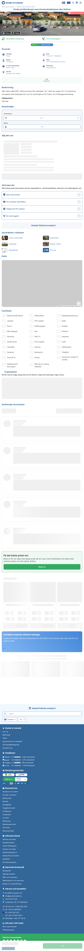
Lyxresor (6, 818)
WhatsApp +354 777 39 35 (15, 918)
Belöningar (6, 735)
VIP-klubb (6, 827)
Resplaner (6, 859)
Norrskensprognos (9, 862)
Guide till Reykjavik (10, 846)
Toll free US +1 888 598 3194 (16, 906)
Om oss (5, 732)
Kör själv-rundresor (10, 795)
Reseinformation (8, 842)
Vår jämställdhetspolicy (11, 745)
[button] (42, 24)
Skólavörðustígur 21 (10, 852)
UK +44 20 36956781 (13, 909)
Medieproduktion (9, 874)
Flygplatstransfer (9, 808)
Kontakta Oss (7, 748)
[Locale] (63, 3)
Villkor (5, 738)
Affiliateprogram (8, 930)
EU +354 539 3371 (12, 912)
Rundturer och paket (10, 792)
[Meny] (80, 3)
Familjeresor (7, 811)
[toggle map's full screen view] (78, 303)
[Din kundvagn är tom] (76, 3)
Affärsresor (7, 821)
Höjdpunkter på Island (11, 856)
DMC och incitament (10, 877)
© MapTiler (60, 306)
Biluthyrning (7, 798)
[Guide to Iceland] (12, 2)
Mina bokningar (8, 831)
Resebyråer (7, 871)
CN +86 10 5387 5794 (13, 915)
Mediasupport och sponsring (13, 880)
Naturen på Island (9, 839)
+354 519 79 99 (11, 899)
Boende (5, 801)
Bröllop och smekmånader (12, 884)
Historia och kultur (9, 849)
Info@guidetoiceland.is (13, 896)
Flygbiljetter (7, 805)
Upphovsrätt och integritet (12, 741)
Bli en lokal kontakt (10, 926)
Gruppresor (7, 814)
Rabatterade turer (9, 824)
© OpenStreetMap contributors (72, 306)
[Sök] (73, 3)
